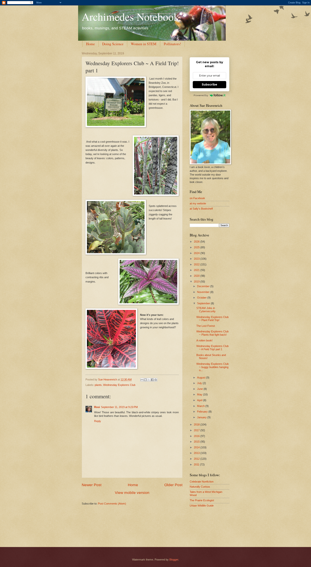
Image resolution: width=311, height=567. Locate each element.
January (202, 417)
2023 (197, 258)
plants (98, 385)
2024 (197, 253)
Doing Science (112, 43)
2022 (197, 264)
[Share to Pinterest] (155, 380)
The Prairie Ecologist (202, 500)
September (204, 303)
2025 (197, 247)
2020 (197, 275)
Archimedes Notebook (130, 16)
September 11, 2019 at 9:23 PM (119, 407)
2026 (197, 241)
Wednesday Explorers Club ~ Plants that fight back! (212, 333)
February (202, 411)
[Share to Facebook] (152, 380)
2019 (197, 281)
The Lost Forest (205, 325)
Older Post (173, 485)
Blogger (173, 559)
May (200, 394)
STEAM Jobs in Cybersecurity (206, 310)
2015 (197, 441)
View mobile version (132, 492)
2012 (197, 458)
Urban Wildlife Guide (202, 505)
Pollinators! (172, 43)
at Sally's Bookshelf (201, 208)
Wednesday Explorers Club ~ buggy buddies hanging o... (212, 367)
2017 (197, 430)
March (201, 406)
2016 (197, 436)
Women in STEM (143, 43)
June (200, 388)
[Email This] (142, 380)
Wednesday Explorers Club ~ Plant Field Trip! (212, 319)
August (201, 377)
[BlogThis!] (145, 380)
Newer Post (92, 485)
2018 (197, 424)
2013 (197, 453)
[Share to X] (149, 380)
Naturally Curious (200, 486)
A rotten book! (204, 340)
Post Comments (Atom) (112, 503)
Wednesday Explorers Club (119, 385)
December (203, 286)
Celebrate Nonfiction (201, 481)
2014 (197, 447)
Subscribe (209, 84)
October (202, 297)
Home (90, 43)
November (203, 292)
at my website (198, 203)
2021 (197, 270)
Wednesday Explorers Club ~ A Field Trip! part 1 (212, 348)
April (200, 400)
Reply (97, 421)
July (200, 383)
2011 (197, 464)
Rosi (97, 407)
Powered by (201, 95)
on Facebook (197, 198)
